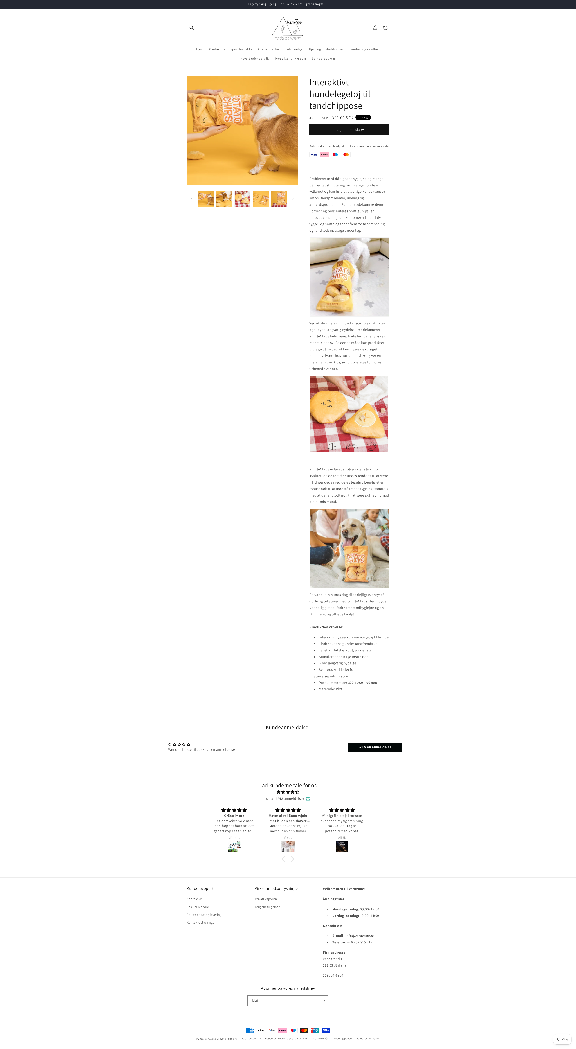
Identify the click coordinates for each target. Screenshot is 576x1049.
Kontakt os (195, 899)
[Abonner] (323, 1000)
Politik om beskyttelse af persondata (287, 1038)
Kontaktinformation (368, 1038)
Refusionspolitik (251, 1038)
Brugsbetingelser (267, 907)
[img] (288, 792)
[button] (192, 28)
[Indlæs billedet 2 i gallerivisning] (224, 199)
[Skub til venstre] (192, 199)
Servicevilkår (320, 1038)
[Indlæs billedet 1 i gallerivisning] (206, 199)
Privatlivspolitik (266, 899)
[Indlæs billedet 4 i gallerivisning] (261, 199)
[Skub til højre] (293, 199)
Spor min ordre (198, 907)
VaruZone (211, 1038)
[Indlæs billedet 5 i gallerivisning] (279, 199)
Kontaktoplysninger (201, 922)
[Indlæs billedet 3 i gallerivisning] (242, 199)
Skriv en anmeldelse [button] (375, 747)
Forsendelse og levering (204, 915)
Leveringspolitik (342, 1038)
